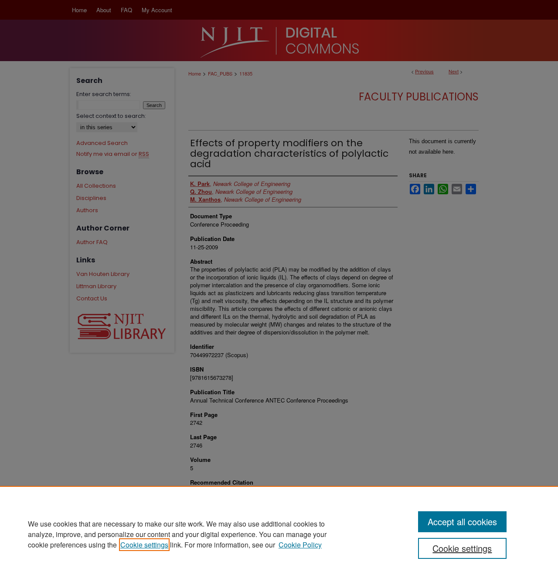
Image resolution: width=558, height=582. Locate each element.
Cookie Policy (300, 545)
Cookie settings (144, 545)
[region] (279, 534)
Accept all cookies (462, 521)
